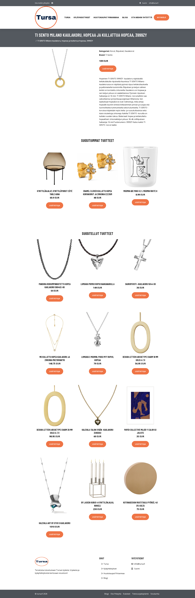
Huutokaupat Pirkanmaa (106, 17)
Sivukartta (155, 594)
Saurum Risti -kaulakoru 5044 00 (140, 284)
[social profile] (52, 3)
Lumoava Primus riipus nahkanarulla (97, 284)
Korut (112, 51)
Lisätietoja (107, 69)
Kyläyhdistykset (82, 17)
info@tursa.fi (153, 3)
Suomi (144, 3)
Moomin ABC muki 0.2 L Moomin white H (140, 191)
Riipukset (120, 51)
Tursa (67, 17)
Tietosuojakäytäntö (140, 594)
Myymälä (161, 17)
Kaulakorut (129, 51)
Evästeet (126, 594)
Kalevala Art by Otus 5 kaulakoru (54, 523)
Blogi (125, 17)
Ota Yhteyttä (116, 594)
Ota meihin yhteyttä (141, 17)
